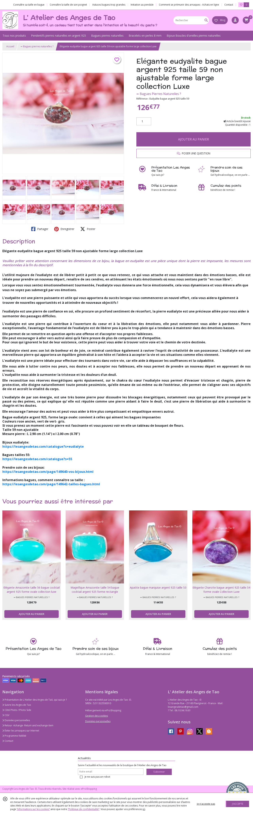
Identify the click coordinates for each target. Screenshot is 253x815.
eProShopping (89, 788)
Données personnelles (17, 720)
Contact (228, 4)
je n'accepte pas (206, 804)
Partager (42, 229)
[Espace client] (235, 20)
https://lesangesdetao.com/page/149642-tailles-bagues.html (51, 484)
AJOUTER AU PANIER (193, 139)
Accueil (10, 46)
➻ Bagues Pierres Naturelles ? (158, 94)
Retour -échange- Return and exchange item (28, 725)
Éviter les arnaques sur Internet (21, 730)
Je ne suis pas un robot (97, 776)
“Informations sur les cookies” (33, 809)
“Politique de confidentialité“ (83, 809)
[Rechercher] (206, 20)
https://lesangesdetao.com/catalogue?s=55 (37, 459)
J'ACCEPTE (237, 804)
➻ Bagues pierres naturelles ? (37, 46)
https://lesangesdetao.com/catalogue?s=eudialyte (43, 446)
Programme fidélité (15, 735)
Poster (90, 229)
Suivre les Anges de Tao (17, 705)
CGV (6, 715)
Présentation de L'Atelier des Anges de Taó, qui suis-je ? (35, 699)
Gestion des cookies (96, 715)
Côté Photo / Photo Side (17, 710)
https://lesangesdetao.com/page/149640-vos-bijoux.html (47, 471)
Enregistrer (67, 229)
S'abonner (159, 771)
